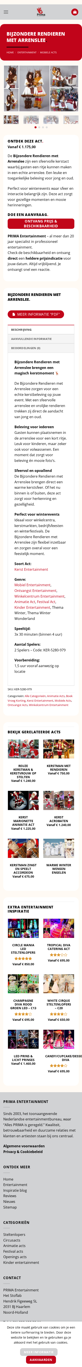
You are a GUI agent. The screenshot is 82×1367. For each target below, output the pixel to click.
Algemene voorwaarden (24, 1146)
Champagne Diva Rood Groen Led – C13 (23, 1004)
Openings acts (15, 1256)
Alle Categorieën (35, 696)
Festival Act (46, 601)
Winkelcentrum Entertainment (39, 596)
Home (10, 52)
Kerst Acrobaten (58, 819)
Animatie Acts (56, 696)
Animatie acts (14, 1245)
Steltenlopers (14, 1234)
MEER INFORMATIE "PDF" (38, 314)
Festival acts (13, 1251)
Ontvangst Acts (18, 705)
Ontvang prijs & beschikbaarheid (41, 223)
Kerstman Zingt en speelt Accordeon (23, 868)
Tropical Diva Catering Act (58, 947)
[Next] (72, 88)
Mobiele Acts (48, 52)
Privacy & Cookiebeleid (23, 1151)
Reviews (9, 1195)
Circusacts (11, 1240)
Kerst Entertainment (31, 569)
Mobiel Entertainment (32, 585)
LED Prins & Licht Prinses (23, 1058)
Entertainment (27, 52)
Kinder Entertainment (32, 607)
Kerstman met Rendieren (59, 767)
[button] (6, 12)
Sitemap (10, 1207)
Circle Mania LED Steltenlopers (23, 948)
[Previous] (10, 88)
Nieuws (9, 1201)
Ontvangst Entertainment (35, 590)
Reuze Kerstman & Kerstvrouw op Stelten (23, 771)
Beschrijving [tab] (21, 330)
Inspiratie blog (15, 1190)
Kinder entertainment (21, 1262)
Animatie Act (24, 601)
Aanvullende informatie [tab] (31, 339)
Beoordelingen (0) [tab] (25, 348)
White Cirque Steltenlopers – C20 (59, 1004)
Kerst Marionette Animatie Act (23, 820)
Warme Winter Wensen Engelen (58, 868)
